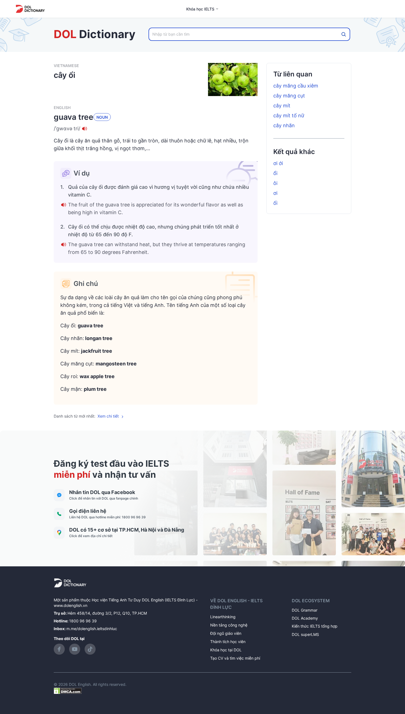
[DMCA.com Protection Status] (68, 690)
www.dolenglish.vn (70, 605)
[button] (156, 128)
